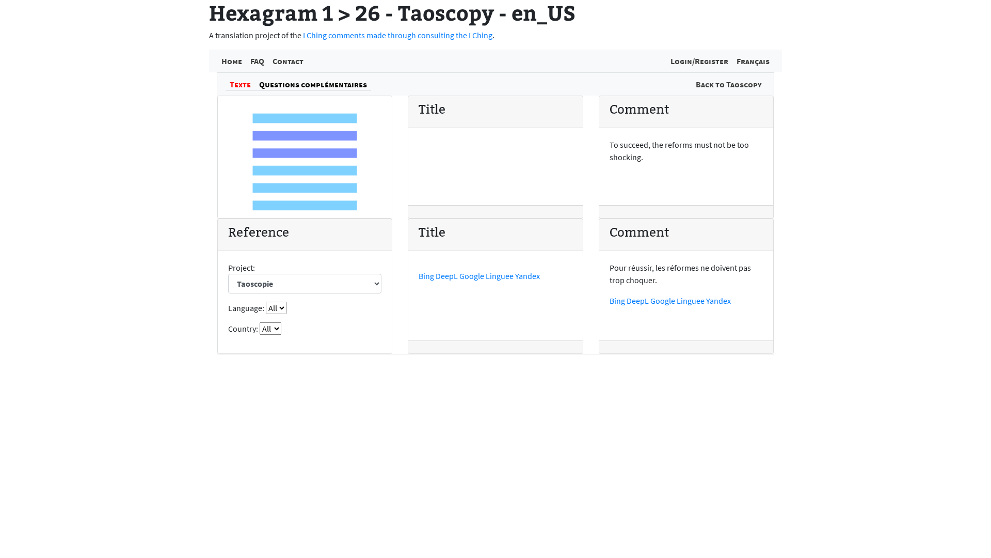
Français (753, 61)
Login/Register (699, 61)
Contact (288, 61)
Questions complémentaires (313, 84)
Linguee (500, 276)
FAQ (257, 61)
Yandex (527, 276)
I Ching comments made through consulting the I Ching (397, 35)
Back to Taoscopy (728, 84)
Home (231, 61)
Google (471, 276)
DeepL (447, 276)
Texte (240, 84)
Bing (426, 276)
